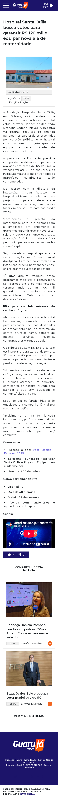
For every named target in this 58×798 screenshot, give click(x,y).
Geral (13, 704)
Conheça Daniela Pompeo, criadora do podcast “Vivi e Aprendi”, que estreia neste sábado (27, 631)
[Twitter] (26, 777)
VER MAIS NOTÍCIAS (29, 716)
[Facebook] (21, 777)
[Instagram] (15, 777)
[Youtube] (31, 777)
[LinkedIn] (37, 777)
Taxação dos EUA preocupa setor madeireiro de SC (27, 695)
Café (13, 643)
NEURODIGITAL (27, 794)
